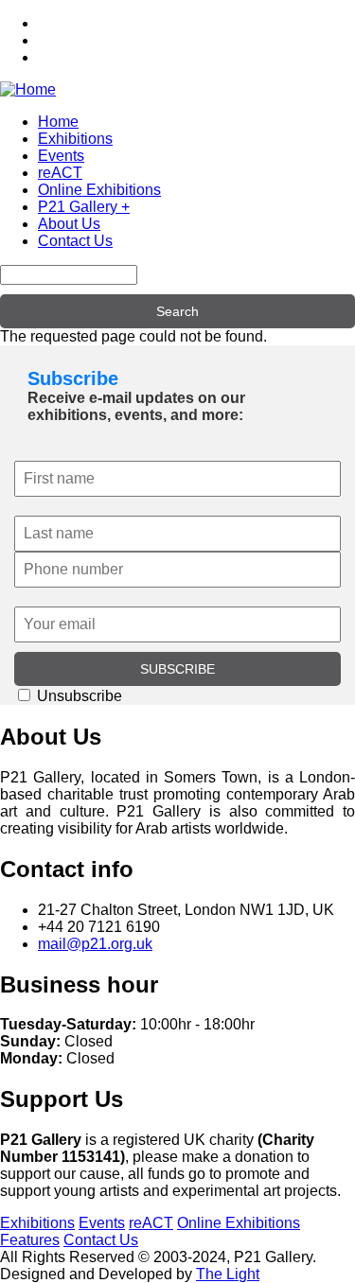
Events (61, 156)
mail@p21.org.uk (95, 944)
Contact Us (75, 241)
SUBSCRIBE (177, 669)
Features (30, 1240)
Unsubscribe (77, 696)
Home (58, 122)
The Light (227, 1274)
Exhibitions (75, 139)
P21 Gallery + (84, 207)
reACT (60, 173)
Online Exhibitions (99, 190)
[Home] (28, 89)
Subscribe (72, 378)
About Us (69, 224)
